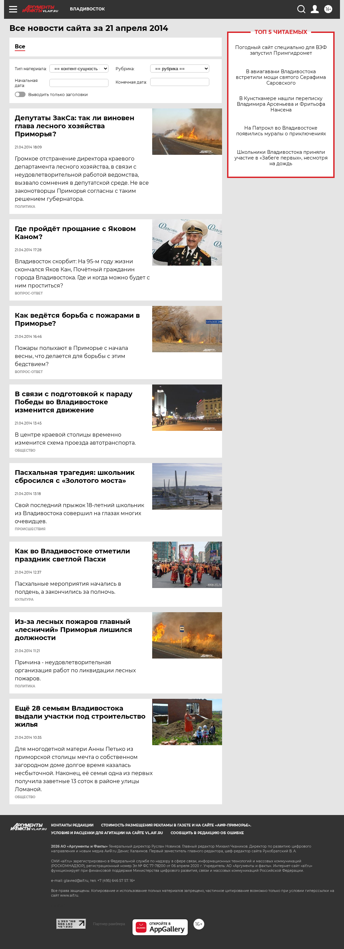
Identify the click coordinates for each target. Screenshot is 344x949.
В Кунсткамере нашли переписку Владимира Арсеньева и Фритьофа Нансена (281, 104)
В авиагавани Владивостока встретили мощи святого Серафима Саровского (281, 77)
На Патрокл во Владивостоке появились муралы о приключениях (281, 131)
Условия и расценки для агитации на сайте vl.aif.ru (107, 833)
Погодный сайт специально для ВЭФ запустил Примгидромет (281, 50)
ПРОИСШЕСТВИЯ (30, 529)
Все (20, 46)
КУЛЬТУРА (24, 599)
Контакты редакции (72, 825)
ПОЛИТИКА (25, 207)
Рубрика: (125, 68)
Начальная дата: (26, 83)
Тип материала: (31, 68)
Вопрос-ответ (29, 293)
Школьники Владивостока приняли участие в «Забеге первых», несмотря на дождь (281, 158)
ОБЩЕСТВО (25, 450)
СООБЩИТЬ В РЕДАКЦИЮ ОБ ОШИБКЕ (207, 833)
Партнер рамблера (109, 924)
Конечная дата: (131, 82)
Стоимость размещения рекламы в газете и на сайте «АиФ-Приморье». (176, 825)
